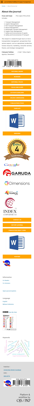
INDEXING (17, 133)
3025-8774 (7, 376)
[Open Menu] (2, 2)
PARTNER (17, 256)
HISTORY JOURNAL (17, 225)
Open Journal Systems (9, 291)
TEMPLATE (17, 108)
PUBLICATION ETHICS (17, 103)
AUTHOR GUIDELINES (17, 92)
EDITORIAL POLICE (17, 82)
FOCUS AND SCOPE (17, 87)
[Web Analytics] (5, 312)
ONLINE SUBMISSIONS (17, 98)
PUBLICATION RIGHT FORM (17, 230)
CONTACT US (17, 220)
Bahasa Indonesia (8, 304)
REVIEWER (17, 77)
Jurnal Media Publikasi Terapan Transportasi (18, 2)
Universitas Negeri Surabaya (12, 370)
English (5, 301)
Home (3, 6)
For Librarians (6, 283)
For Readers (6, 280)
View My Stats (13, 312)
